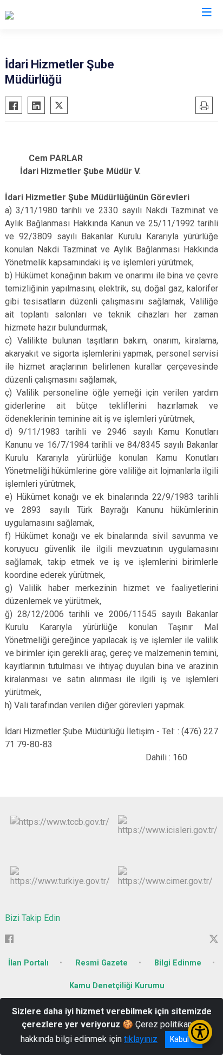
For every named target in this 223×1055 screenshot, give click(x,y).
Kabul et (184, 1039)
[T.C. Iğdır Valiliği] (34, 14)
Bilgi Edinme (177, 963)
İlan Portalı (28, 963)
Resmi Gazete (101, 963)
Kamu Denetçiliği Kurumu (117, 985)
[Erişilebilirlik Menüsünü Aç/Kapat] (200, 1032)
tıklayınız (141, 1039)
